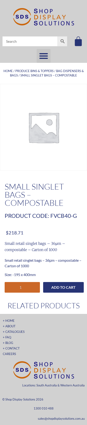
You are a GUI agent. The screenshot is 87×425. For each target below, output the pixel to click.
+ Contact (11, 348)
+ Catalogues (14, 332)
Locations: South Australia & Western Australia (53, 385)
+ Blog (8, 343)
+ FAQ (7, 337)
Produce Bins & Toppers (34, 71)
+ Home (9, 320)
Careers (9, 354)
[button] (44, 56)
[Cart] (78, 41)
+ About (9, 326)
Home (8, 71)
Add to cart (63, 287)
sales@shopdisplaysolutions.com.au (61, 418)
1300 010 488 (44, 408)
